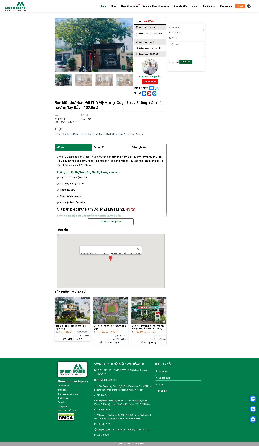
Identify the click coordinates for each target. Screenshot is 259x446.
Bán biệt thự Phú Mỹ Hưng (92, 134)
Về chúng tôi (63, 385)
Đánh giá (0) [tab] (139, 147)
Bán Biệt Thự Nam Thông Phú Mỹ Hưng (70, 327)
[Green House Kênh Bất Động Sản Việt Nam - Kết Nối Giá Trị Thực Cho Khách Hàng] (15, 6)
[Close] (138, 249)
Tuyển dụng (63, 398)
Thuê (113, 6)
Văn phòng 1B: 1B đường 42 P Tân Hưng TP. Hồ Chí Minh (123, 429)
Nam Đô (140, 134)
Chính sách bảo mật (67, 410)
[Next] (129, 81)
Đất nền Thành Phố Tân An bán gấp (110, 327)
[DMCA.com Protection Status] (66, 416)
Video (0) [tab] (99, 147)
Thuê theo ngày (129, 6)
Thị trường (209, 6)
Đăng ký (62, 402)
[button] (226, 6)
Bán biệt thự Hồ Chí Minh (66, 134)
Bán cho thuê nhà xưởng (156, 6)
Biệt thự (130, 134)
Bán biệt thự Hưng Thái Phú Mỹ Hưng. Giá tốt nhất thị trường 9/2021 (148, 327)
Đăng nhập (63, 406)
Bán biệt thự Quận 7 (115, 134)
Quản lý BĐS (180, 6)
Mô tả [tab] (60, 147)
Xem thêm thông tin (109, 221)
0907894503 (150, 81)
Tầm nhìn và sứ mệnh (68, 394)
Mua (103, 6)
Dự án (195, 6)
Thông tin (62, 390)
